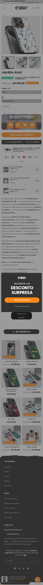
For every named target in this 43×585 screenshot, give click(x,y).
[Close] (39, 275)
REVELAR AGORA (22, 300)
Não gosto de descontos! (22, 306)
